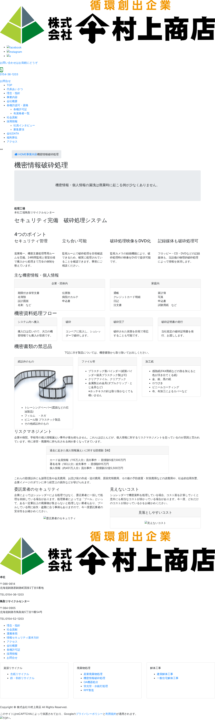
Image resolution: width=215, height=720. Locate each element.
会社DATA (13, 133)
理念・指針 (13, 93)
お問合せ (5, 81)
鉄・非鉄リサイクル (22, 678)
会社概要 (12, 101)
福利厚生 (12, 137)
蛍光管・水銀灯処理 (96, 686)
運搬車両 (12, 633)
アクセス (12, 141)
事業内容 (12, 97)
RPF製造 (89, 690)
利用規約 (110, 713)
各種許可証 (20, 109)
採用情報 (12, 121)
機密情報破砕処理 (94, 678)
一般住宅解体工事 (167, 678)
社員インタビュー (24, 125)
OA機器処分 (91, 682)
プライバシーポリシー (89, 713)
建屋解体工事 (165, 674)
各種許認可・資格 (17, 105)
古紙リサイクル (19, 674)
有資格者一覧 (21, 113)
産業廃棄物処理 (93, 674)
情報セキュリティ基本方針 (23, 637)
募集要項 (18, 129)
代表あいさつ (15, 89)
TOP (9, 85)
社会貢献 (12, 117)
